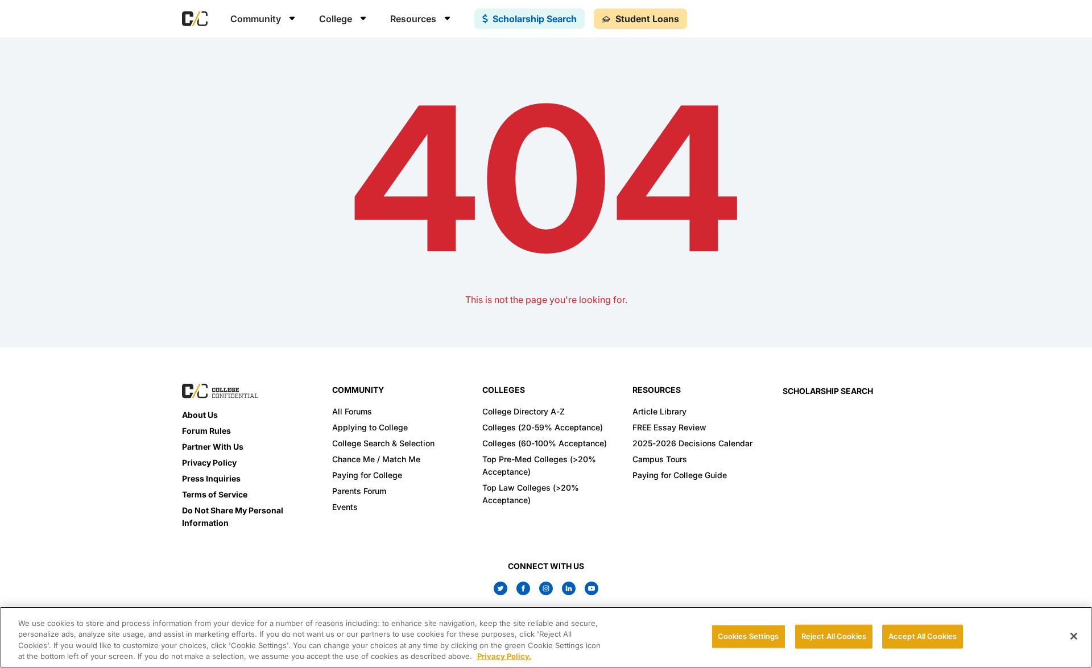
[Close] (1073, 636)
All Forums (352, 411)
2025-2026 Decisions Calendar (692, 443)
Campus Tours (659, 459)
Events (345, 507)
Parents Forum (359, 491)
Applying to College (370, 427)
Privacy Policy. (504, 656)
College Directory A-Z (523, 411)
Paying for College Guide (679, 475)
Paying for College (367, 475)
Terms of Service (214, 494)
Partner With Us (212, 446)
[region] (546, 637)
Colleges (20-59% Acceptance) (542, 427)
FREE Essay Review (669, 427)
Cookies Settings (748, 636)
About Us (200, 415)
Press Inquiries (211, 478)
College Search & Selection (383, 443)
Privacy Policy (209, 462)
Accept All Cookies (922, 636)
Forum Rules (206, 430)
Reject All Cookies (833, 636)
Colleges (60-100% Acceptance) (544, 443)
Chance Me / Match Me (376, 459)
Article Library (659, 411)
